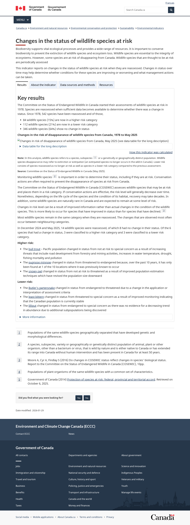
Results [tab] (22, 85)
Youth (124, 485)
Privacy (110, 517)
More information (34, 317)
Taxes (19, 505)
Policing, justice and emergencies (86, 485)
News (71, 433)
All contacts (22, 455)
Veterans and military (132, 479)
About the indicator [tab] (43, 85)
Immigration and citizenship (30, 472)
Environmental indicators (150, 28)
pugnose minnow (40, 262)
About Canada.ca (66, 517)
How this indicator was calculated (150, 152)
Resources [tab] (106, 85)
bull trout (34, 249)
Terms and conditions (91, 517)
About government (131, 455)
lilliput (32, 306)
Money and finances (79, 505)
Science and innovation (133, 466)
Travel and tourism (26, 479)
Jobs (18, 466)
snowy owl (35, 271)
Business (20, 485)
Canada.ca (21, 28)
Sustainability (127, 28)
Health (19, 498)
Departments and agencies (83, 455)
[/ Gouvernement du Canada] (41, 8)
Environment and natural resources (49, 28)
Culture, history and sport (82, 479)
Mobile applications (43, 517)
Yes (79, 397)
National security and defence (84, 472)
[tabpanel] (95, 205)
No (86, 397)
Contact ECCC (23, 433)
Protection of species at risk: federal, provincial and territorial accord (111, 379)
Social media (22, 517)
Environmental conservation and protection (94, 28)
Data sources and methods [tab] (77, 85)
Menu (21, 20)
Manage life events (131, 492)
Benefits (20, 492)
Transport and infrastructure (84, 492)
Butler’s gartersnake (42, 288)
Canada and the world (80, 498)
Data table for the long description (45, 146)
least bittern (36, 297)
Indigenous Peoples (131, 472)
